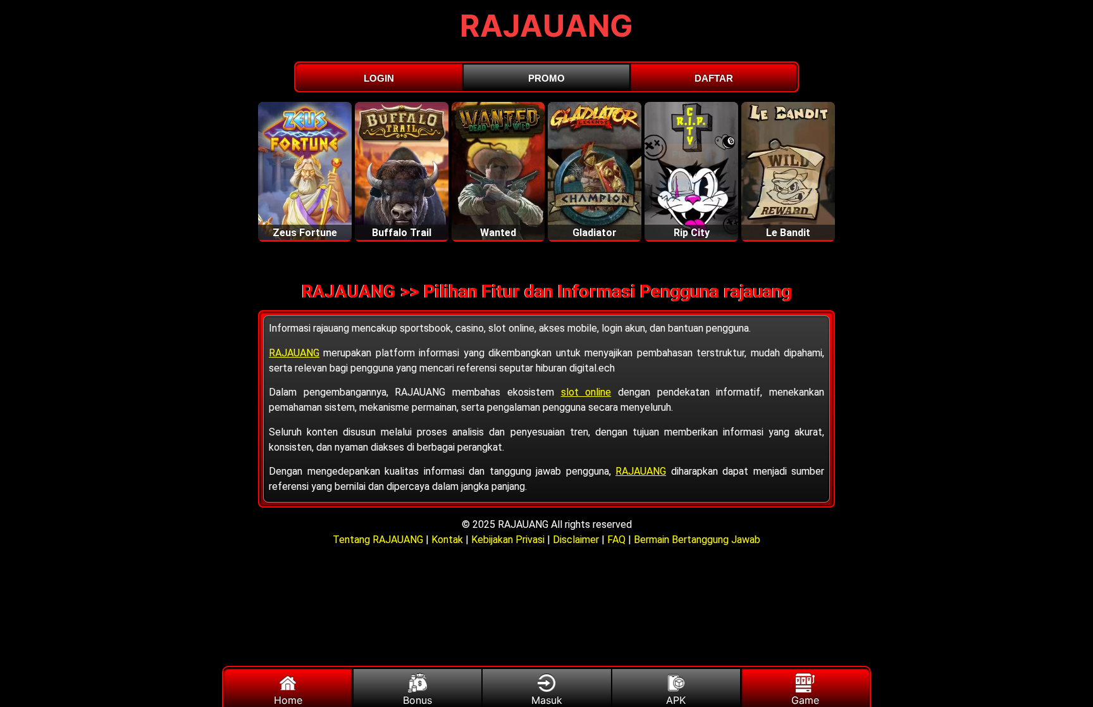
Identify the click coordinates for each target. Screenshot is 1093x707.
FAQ (616, 540)
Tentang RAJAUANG (379, 540)
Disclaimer (576, 540)
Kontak (447, 540)
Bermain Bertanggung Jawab (697, 540)
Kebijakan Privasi (508, 540)
